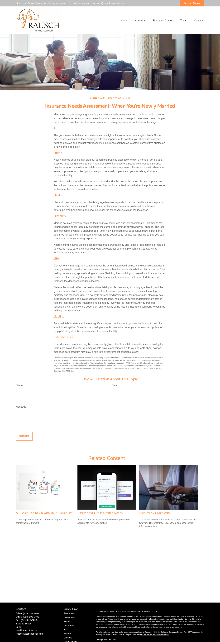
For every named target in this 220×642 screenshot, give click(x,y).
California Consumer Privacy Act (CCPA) (177, 632)
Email (115, 385)
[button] (124, 20)
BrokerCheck (151, 611)
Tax (65, 629)
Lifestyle (68, 637)
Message (21, 406)
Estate (67, 621)
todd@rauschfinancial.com (110, 3)
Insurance (69, 625)
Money (67, 633)
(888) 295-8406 (31, 616)
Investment (69, 617)
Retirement (69, 613)
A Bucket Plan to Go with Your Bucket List (44, 513)
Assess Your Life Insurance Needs (100, 513)
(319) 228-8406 (81, 3)
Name (19, 385)
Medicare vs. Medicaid (154, 513)
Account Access (192, 3)
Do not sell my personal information (155, 634)
